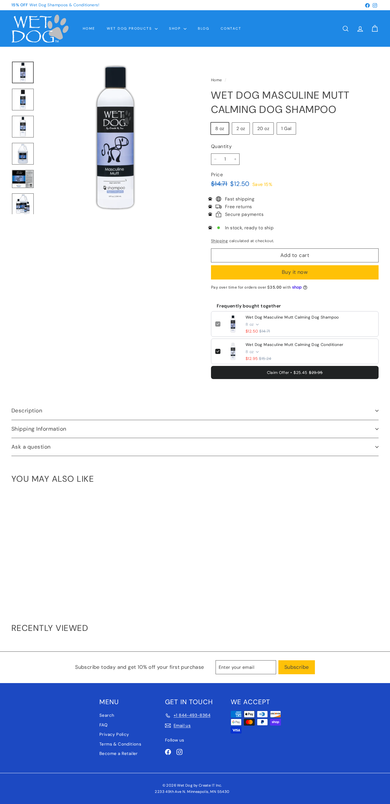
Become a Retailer (118, 753)
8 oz (219, 128)
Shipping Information (39, 428)
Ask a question (31, 446)
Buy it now (295, 272)
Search (106, 715)
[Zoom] (115, 137)
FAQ (103, 725)
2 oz (240, 128)
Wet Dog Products (130, 28)
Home (89, 28)
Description (26, 410)
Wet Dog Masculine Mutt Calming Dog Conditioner (294, 344)
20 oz (263, 128)
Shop (175, 28)
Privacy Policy (114, 734)
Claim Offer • (295, 372)
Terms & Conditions (120, 744)
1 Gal (286, 128)
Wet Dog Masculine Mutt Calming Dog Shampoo (292, 317)
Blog (203, 28)
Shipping (219, 240)
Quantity (221, 146)
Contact (231, 28)
